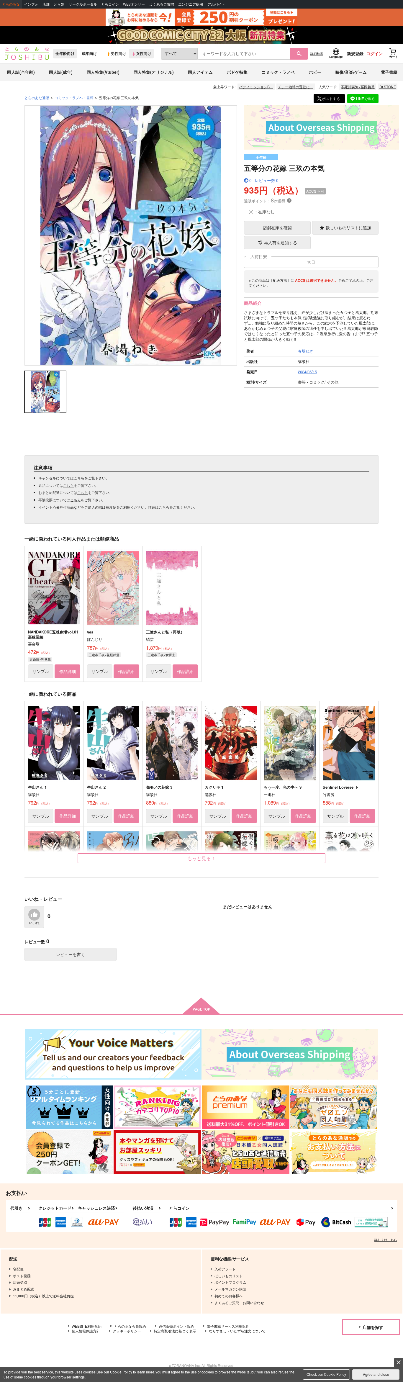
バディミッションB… (256, 86)
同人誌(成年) (61, 72)
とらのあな (11, 4)
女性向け (143, 53)
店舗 (46, 4)
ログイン (374, 53)
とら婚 (59, 4)
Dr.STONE (387, 86)
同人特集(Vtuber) (103, 72)
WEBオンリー (134, 4)
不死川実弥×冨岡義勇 (358, 86)
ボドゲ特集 (237, 72)
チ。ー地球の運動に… (295, 86)
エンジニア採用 (190, 4)
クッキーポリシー (127, 1330)
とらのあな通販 (36, 97)
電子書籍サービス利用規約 (228, 1326)
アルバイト (216, 4)
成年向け (89, 53)
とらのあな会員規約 (130, 1326)
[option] (130, 235)
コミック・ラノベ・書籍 (74, 97)
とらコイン (110, 4)
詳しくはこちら (385, 1239)
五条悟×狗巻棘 (40, 659)
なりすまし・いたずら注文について (237, 1330)
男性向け (118, 53)
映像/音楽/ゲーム (351, 72)
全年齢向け (65, 53)
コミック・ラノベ (278, 72)
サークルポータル (83, 4)
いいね (34, 923)
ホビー (315, 72)
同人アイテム (200, 72)
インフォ (31, 4)
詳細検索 (316, 53)
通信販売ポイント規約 (176, 1326)
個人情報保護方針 (86, 1330)
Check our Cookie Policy (326, 1374)
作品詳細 (67, 671)
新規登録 (355, 53)
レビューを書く (70, 954)
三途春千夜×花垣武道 (104, 654)
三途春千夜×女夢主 (161, 654)
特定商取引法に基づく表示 (175, 1330)
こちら (79, 477)
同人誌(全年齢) (21, 72)
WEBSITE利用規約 (86, 1326)
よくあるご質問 (161, 4)
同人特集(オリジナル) (154, 72)
